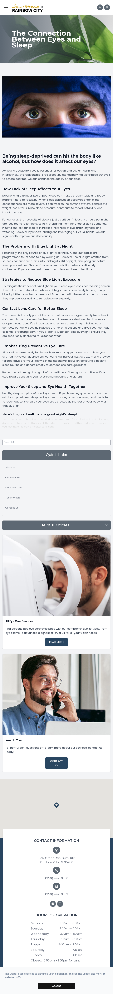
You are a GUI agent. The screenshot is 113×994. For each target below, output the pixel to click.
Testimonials (12, 497)
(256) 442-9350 (56, 878)
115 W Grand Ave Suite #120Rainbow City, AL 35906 (57, 860)
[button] (6, 7)
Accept (56, 986)
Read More (56, 642)
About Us (10, 467)
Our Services (12, 477)
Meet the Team (14, 487)
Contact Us (11, 507)
